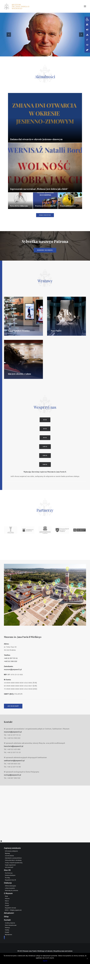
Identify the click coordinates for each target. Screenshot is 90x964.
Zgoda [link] (45, 961)
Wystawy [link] (7, 853)
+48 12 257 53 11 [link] (11, 658)
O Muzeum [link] (8, 893)
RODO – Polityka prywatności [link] (13, 910)
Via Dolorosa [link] (8, 873)
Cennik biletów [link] (9, 856)
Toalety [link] (7, 930)
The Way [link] (7, 878)
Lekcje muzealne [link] (10, 888)
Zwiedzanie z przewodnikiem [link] (13, 858)
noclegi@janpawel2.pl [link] (12, 775)
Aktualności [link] (9, 913)
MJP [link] (6, 937)
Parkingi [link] (7, 927)
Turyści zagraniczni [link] (10, 865)
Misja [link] (6, 896)
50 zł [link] (45, 437)
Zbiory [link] (7, 903)
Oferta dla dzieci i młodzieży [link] (13, 860)
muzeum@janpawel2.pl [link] (13, 669)
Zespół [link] (7, 905)
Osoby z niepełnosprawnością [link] (13, 863)
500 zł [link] (45, 464)
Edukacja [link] (8, 883)
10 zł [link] (45, 420)
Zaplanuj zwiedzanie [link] (12, 848)
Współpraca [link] (8, 934)
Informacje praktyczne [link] (11, 851)
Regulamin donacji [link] (10, 908)
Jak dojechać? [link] (13, 706)
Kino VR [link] (7, 870)
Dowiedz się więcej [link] (45, 250)
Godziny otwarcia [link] (10, 923)
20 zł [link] (45, 429)
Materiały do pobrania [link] (11, 890)
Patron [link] (7, 901)
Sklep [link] (6, 916)
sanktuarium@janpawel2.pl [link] (14, 760)
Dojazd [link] (7, 932)
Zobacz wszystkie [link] (45, 215)
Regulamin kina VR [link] (10, 880)
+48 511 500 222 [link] (10, 661)
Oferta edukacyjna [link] (10, 886)
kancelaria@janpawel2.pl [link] (13, 746)
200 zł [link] (45, 455)
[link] (16, 6)
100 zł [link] (45, 446)
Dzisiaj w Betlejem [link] (10, 875)
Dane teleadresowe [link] (10, 925)
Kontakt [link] (7, 920)
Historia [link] (7, 898)
